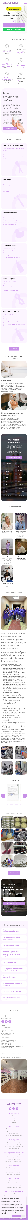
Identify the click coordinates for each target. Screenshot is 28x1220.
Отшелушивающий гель (9, 248)
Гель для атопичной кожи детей (11, 220)
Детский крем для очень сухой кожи (12, 222)
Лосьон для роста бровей (14, 1157)
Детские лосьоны (7, 215)
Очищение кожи (9, 246)
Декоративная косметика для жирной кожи (13, 157)
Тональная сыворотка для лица (11, 154)
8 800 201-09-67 (6, 1018)
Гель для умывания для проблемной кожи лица (14, 325)
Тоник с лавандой (14, 1180)
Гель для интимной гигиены (10, 281)
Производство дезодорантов (14, 1129)
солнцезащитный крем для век (14, 1193)
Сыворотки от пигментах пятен (11, 253)
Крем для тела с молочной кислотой (14, 1131)
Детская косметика (10, 213)
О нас (14, 1120)
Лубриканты (6, 283)
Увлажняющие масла (14, 1133)
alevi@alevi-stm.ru (6, 1027)
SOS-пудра (6, 191)
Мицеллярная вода (8, 314)
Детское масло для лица (9, 224)
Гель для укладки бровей (14, 1159)
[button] (7, 804)
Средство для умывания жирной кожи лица (13, 321)
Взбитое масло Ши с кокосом (14, 1172)
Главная (14, 1116)
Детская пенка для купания (10, 218)
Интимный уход (9, 279)
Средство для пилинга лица (10, 255)
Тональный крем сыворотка (10, 152)
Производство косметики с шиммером (13, 148)
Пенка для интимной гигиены (10, 290)
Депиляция (7, 180)
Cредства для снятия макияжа (11, 316)
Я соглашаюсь (16, 1216)
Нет (23, 1216)
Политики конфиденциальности (10, 910)
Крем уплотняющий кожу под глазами (14, 1196)
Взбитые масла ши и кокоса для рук (14, 1146)
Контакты (14, 1122)
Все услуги (14, 348)
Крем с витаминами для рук (14, 1142)
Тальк (4, 189)
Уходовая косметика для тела (14, 1135)
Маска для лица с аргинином (14, 1187)
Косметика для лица (11, 312)
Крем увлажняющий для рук (14, 1144)
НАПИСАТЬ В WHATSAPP (14, 29)
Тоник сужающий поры (14, 1183)
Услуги (14, 1118)
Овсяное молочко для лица (14, 1185)
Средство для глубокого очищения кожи (14, 250)
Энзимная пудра (7, 187)
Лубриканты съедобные (9, 286)
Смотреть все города (14, 457)
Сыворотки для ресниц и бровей (14, 1161)
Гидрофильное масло (8, 319)
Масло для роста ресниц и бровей (14, 1155)
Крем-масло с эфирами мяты (14, 1170)
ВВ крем (5, 150)
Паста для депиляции (8, 182)
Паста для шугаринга (8, 185)
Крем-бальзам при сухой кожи (14, 1168)
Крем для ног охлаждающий (14, 1174)
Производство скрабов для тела (11, 257)
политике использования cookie (15, 1208)
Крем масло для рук (14, 1148)
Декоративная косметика (13, 145)
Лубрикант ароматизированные (11, 288)
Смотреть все (14, 872)
